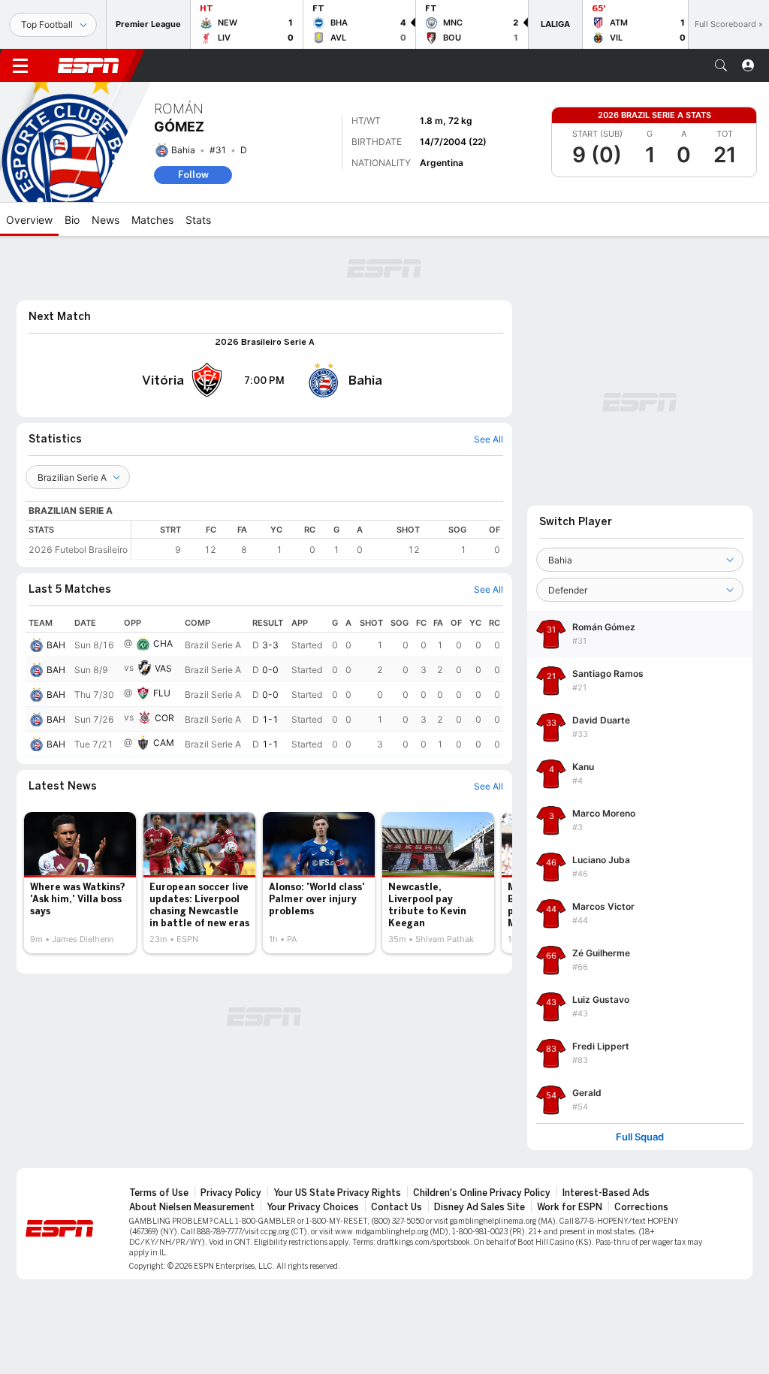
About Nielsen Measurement (192, 1207)
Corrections (641, 1207)
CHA (163, 643)
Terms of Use (158, 1193)
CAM (163, 742)
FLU (161, 693)
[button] (721, 65)
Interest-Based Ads (606, 1193)
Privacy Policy (231, 1193)
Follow (193, 174)
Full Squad (640, 1137)
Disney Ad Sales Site (479, 1207)
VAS (163, 668)
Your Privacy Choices (313, 1207)
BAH (56, 645)
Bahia (183, 150)
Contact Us (396, 1207)
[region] (317, 540)
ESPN (88, 65)
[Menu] (20, 65)
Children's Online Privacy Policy (481, 1193)
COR (164, 717)
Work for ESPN (569, 1207)
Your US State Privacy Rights (337, 1193)
